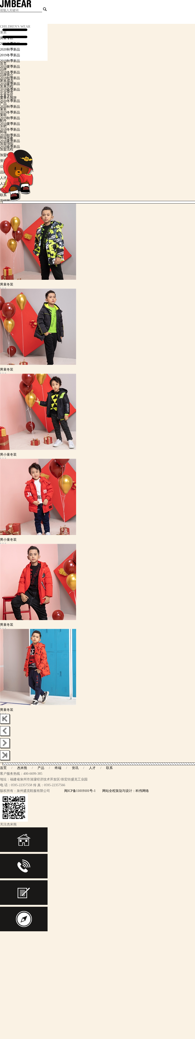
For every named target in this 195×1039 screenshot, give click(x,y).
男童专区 (6, 38)
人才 (92, 768)
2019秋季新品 (10, 61)
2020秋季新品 (10, 49)
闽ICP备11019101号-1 (80, 791)
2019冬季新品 (10, 55)
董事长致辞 (8, 98)
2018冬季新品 (10, 72)
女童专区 (6, 95)
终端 (58, 768)
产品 (41, 768)
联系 (109, 768)
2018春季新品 (10, 89)
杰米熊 (22, 768)
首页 (3, 768)
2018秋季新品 (10, 78)
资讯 (75, 768)
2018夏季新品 (10, 84)
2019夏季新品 (10, 66)
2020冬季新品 (10, 44)
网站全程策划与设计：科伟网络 (125, 791)
